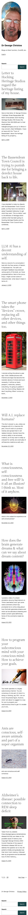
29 (7, 877)
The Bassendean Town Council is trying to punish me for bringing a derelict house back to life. (14, 167)
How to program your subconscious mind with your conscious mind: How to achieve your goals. (13, 652)
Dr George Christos (12, 45)
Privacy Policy (21, 891)
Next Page (22, 877)
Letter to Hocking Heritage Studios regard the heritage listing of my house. (13, 83)
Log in (4, 54)
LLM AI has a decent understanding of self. (14, 252)
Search (4, 63)
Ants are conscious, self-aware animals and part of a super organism (13, 736)
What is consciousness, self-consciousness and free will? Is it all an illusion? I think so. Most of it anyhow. (13, 477)
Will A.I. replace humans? (13, 417)
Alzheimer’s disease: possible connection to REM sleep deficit (14, 803)
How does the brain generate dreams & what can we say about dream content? (14, 548)
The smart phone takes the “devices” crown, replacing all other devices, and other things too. (14, 315)
